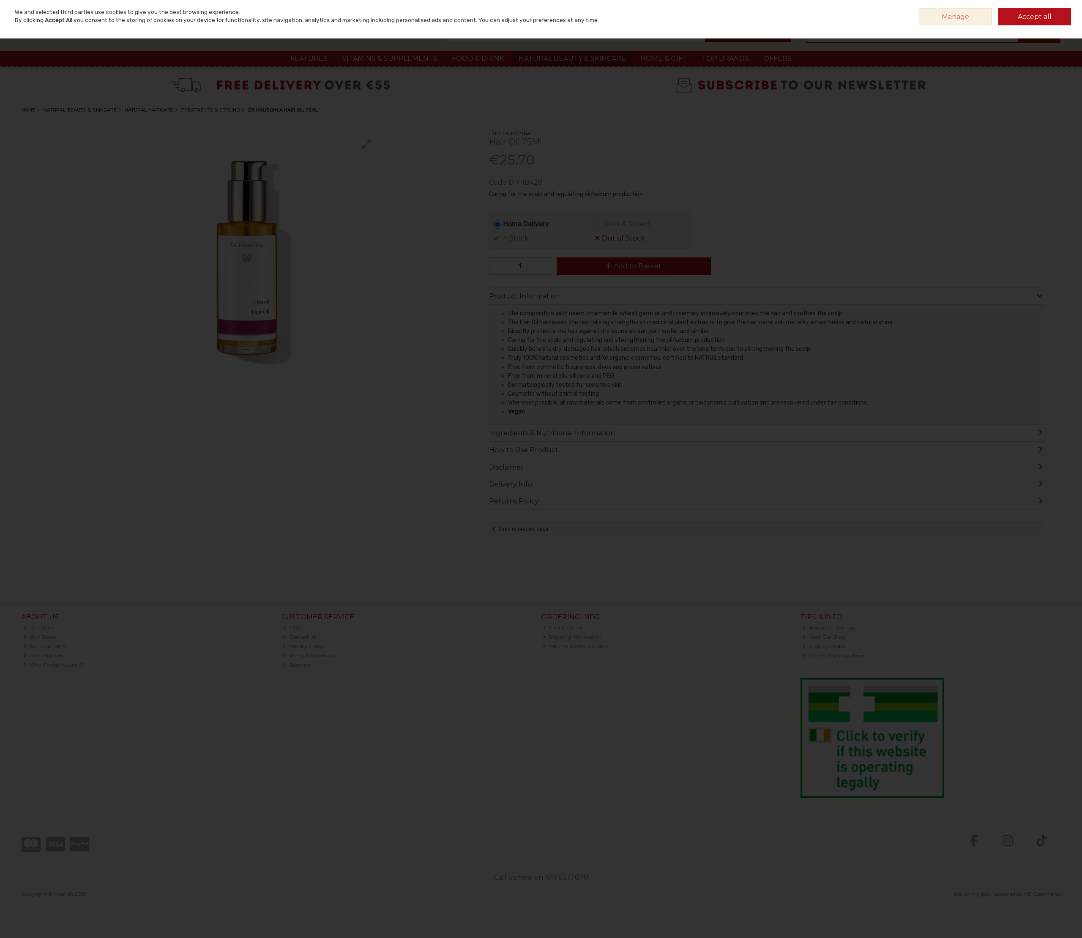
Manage (955, 17)
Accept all (1035, 17)
